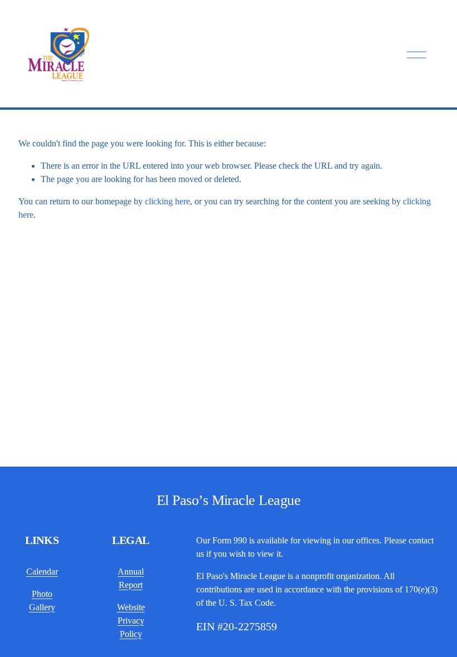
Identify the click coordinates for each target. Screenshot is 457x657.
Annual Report (131, 578)
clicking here (167, 201)
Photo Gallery (42, 600)
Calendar (42, 571)
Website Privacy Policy (131, 620)
